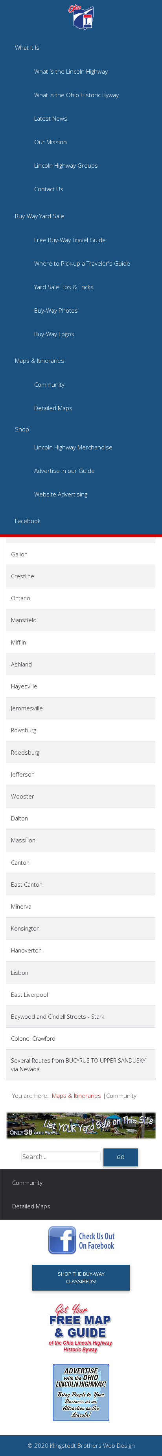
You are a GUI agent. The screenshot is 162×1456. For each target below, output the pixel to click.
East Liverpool (29, 994)
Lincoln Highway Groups (66, 165)
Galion (19, 554)
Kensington (25, 928)
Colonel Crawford (33, 1038)
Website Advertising (60, 494)
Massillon (23, 840)
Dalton (19, 818)
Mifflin (18, 642)
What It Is (27, 47)
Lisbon (19, 972)
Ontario (20, 598)
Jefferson (23, 774)
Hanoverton (26, 950)
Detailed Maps (53, 408)
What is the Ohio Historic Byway (76, 95)
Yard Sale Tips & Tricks (64, 287)
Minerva (21, 906)
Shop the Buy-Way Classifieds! (81, 1277)
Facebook (27, 521)
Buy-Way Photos (56, 310)
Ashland (21, 664)
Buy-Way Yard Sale (39, 216)
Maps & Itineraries (39, 360)
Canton (20, 862)
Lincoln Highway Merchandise (73, 447)
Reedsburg (25, 752)
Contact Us (48, 189)
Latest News (50, 118)
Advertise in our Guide (64, 470)
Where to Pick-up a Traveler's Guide (82, 263)
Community (49, 384)
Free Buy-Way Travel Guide (70, 240)
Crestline (22, 576)
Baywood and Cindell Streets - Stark (57, 1016)
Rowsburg (23, 730)
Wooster (22, 796)
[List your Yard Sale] (81, 1124)
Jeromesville (27, 708)
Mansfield (24, 620)
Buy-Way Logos (54, 334)
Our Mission (50, 142)
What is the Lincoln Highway (71, 71)
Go (121, 1157)
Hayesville (24, 686)
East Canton (26, 884)
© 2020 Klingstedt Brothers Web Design (81, 1445)
